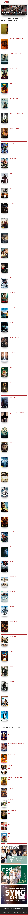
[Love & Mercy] (4, 788)
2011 (9, 824)
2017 (9, 734)
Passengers (12, 352)
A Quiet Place (13, 263)
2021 (9, 779)
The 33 (11, 382)
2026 (9, 745)
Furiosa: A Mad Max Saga (15, 83)
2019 (9, 757)
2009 (9, 802)
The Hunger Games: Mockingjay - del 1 (18, 517)
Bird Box (12, 203)
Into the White (13, 591)
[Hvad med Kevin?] (4, 822)
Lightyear (12, 143)
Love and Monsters (14, 158)
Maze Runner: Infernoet (15, 472)
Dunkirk (11, 322)
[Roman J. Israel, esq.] (4, 732)
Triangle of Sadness (14, 128)
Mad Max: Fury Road (14, 502)
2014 (9, 768)
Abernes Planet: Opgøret (16, 337)
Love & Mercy (11, 788)
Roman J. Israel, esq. (12, 732)
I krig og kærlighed (14, 233)
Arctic (11, 173)
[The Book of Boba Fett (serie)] (4, 777)
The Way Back (13, 636)
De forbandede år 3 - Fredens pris (16, 743)
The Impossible (13, 576)
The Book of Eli (13, 666)
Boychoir (10, 766)
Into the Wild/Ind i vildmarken (17, 696)
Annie (9, 833)
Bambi (11, 367)
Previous (2, 10)
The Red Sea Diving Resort (14, 754)
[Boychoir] (4, 766)
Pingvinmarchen (13, 711)
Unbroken (12, 487)
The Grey (12, 606)
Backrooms (12, 24)
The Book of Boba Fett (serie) (15, 777)
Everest (11, 457)
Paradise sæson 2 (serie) (15, 53)
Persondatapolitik (14, 910)
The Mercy (12, 248)
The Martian (12, 442)
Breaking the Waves (12, 810)
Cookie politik (21, 908)
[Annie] (4, 833)
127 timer (12, 651)
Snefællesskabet (14, 98)
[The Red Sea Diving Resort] (4, 754)
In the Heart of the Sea (15, 427)
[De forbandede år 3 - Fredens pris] (4, 743)
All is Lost (12, 531)
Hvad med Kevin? (11, 822)
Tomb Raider (12, 292)
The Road (12, 681)
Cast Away (12, 307)
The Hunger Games (14, 621)
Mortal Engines (13, 218)
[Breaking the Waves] (4, 810)
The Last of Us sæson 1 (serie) (17, 113)
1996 (9, 813)
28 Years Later (13, 68)
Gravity (11, 546)
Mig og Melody (11, 799)
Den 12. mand (12, 278)
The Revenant (13, 397)
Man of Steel (13, 561)
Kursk (11, 188)
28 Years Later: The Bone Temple (17, 39)
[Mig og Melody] (4, 799)
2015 (9, 791)
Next (25, 10)
